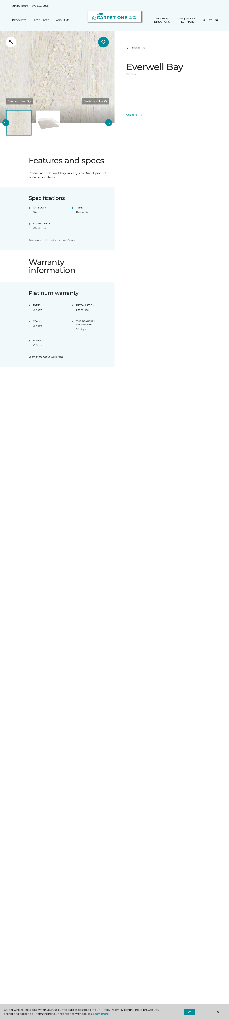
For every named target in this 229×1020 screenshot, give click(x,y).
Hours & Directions (162, 20)
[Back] (5, 122)
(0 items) (216, 20)
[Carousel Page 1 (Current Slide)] (19, 123)
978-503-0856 (40, 6)
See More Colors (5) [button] (95, 101)
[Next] (108, 122)
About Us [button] (62, 20)
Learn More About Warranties (46, 356)
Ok (189, 1011)
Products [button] (19, 20)
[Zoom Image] (11, 42)
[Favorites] (210, 20)
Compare (131, 114)
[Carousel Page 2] (48, 123)
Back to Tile (139, 47)
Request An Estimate (187, 20)
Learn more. (101, 1013)
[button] (204, 20)
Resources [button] (41, 20)
